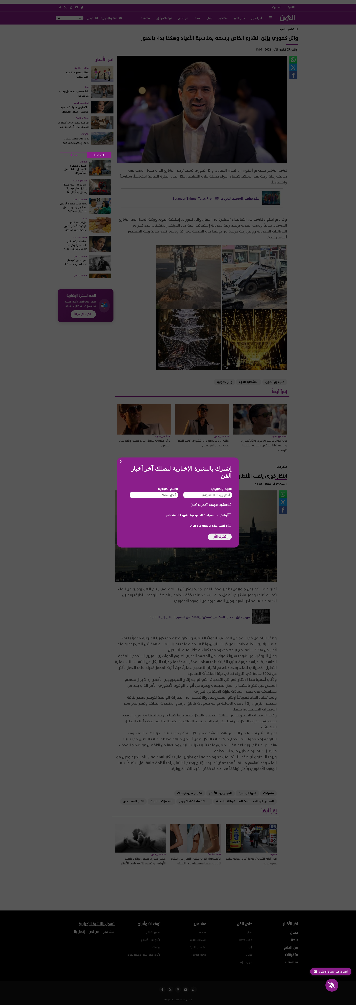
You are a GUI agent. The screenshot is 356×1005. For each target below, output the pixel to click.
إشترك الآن (220, 536)
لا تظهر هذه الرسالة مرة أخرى (208, 525)
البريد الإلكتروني (221, 489)
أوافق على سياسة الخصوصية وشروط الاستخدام (197, 515)
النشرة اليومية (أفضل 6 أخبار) (209, 504)
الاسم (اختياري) (168, 489)
